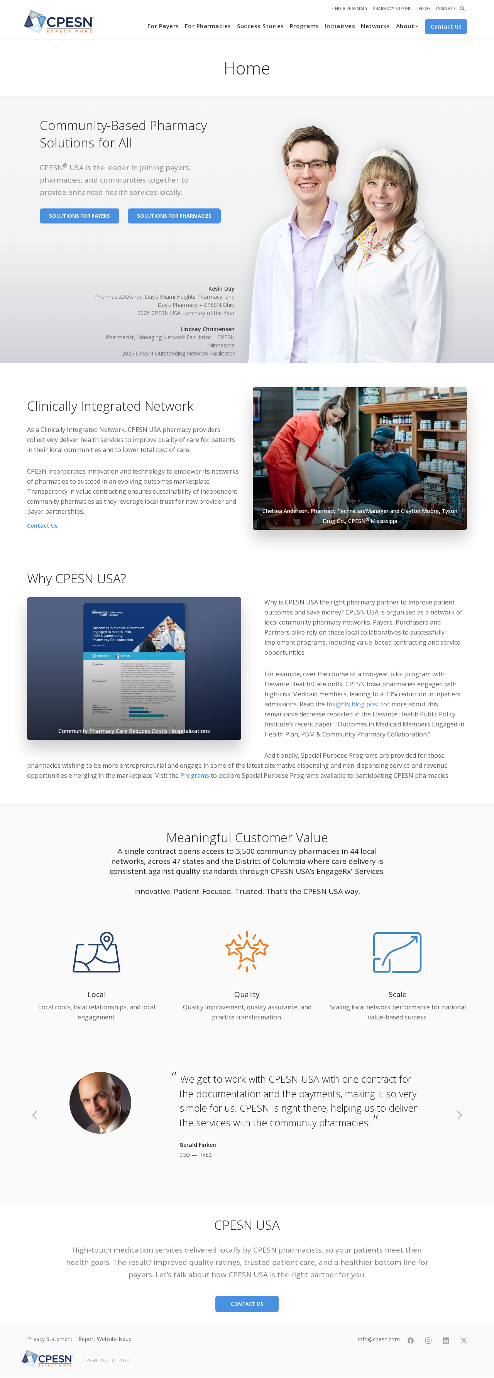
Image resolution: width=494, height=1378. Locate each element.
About (405, 26)
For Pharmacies (208, 26)
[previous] (34, 1116)
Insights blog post (353, 704)
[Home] (59, 21)
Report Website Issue (105, 1338)
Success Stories (260, 26)
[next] (459, 1116)
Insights (445, 8)
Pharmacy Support (393, 8)
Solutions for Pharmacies (174, 215)
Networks (375, 26)
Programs (304, 26)
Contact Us (42, 525)
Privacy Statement (50, 1338)
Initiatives (340, 26)
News (424, 8)
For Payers (163, 26)
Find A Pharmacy (350, 8)
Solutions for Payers (79, 215)
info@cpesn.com (379, 1339)
